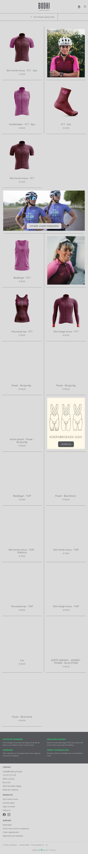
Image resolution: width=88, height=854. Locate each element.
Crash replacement (11, 832)
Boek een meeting (10, 790)
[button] (79, 6)
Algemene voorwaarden (13, 836)
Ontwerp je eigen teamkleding (44, 226)
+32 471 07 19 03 (9, 775)
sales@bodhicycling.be (12, 771)
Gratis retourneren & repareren (16, 828)
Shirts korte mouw (10, 799)
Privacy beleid (36, 845)
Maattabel (7, 825)
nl (43, 845)
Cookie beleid (24, 845)
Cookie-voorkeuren (10, 845)
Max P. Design (50, 850)
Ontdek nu (66, 444)
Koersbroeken (9, 803)
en (47, 845)
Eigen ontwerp (9, 806)
